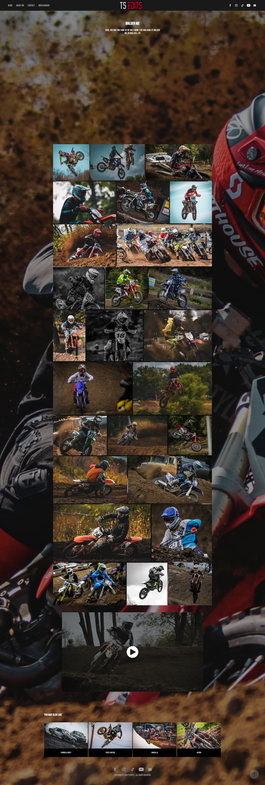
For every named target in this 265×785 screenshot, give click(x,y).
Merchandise (44, 5)
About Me (20, 5)
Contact (31, 5)
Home (10, 5)
